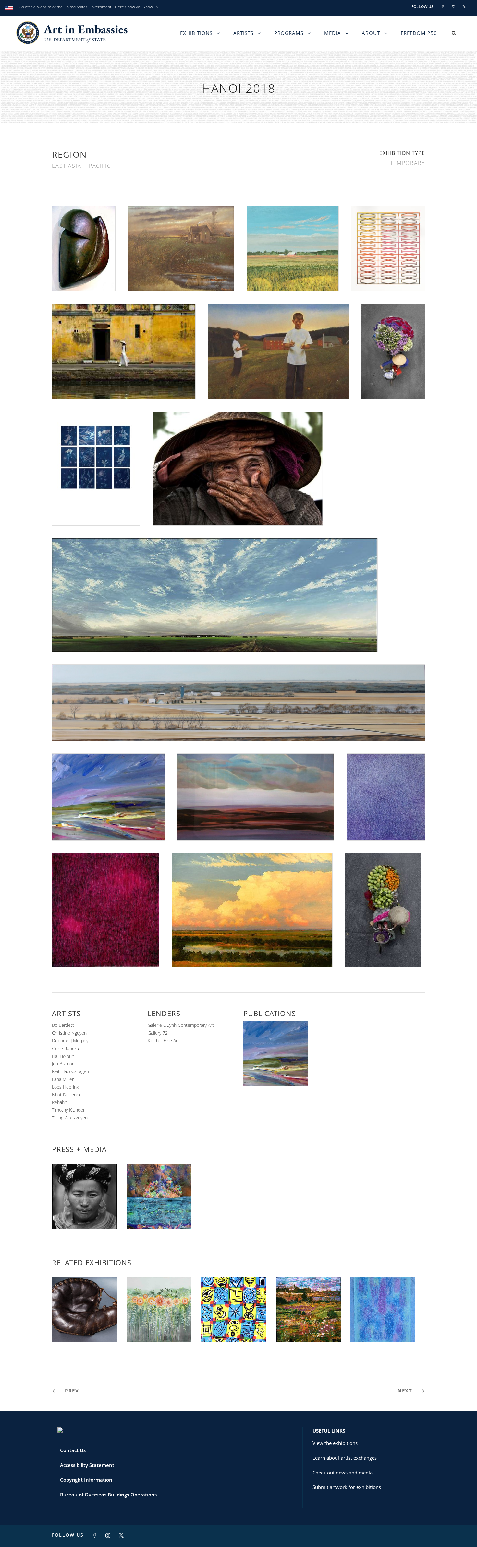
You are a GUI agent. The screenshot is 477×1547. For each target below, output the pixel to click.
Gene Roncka (65, 1048)
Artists (243, 33)
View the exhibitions (335, 1443)
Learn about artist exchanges (344, 1457)
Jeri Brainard (64, 1063)
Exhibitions (196, 33)
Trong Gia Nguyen (70, 1118)
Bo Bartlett (63, 1025)
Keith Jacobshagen (70, 1071)
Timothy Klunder (68, 1110)
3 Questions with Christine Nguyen (159, 1211)
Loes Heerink (65, 1087)
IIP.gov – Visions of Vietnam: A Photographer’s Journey (84, 1206)
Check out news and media (342, 1472)
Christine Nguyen (69, 1033)
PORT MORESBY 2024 (159, 1327)
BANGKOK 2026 (383, 1327)
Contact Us (73, 1450)
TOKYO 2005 (84, 1327)
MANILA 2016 (234, 1327)
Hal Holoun (63, 1056)
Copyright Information (86, 1479)
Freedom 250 (419, 33)
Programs (288, 33)
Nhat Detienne (67, 1095)
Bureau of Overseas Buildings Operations (108, 1494)
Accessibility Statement (87, 1465)
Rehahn (59, 1102)
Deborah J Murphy (70, 1040)
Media (332, 33)
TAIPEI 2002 (308, 1327)
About (371, 33)
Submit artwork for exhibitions (346, 1487)
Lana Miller (63, 1079)
